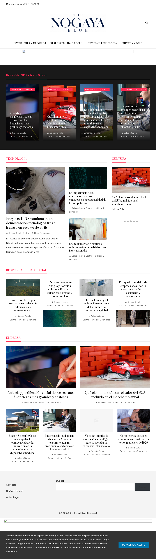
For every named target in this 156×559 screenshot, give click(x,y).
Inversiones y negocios (22, 89)
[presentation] (8, 303)
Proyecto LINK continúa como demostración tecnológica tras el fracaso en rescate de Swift (31, 223)
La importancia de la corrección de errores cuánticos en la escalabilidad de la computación (87, 198)
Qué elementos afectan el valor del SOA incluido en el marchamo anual (115, 395)
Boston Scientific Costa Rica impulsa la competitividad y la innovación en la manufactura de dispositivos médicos (129, 200)
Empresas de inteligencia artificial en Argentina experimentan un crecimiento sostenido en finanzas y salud (59, 442)
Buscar (60, 480)
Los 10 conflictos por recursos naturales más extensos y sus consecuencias (23, 305)
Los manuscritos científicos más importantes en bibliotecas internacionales (87, 247)
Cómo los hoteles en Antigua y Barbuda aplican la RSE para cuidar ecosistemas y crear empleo (59, 289)
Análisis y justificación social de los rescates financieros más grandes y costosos (40, 395)
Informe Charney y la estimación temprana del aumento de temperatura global (96, 305)
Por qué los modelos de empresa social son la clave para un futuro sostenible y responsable (133, 289)
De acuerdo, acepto (133, 544)
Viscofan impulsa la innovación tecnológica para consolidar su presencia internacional (96, 441)
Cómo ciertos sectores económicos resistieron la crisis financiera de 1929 (133, 439)
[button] (125, 221)
